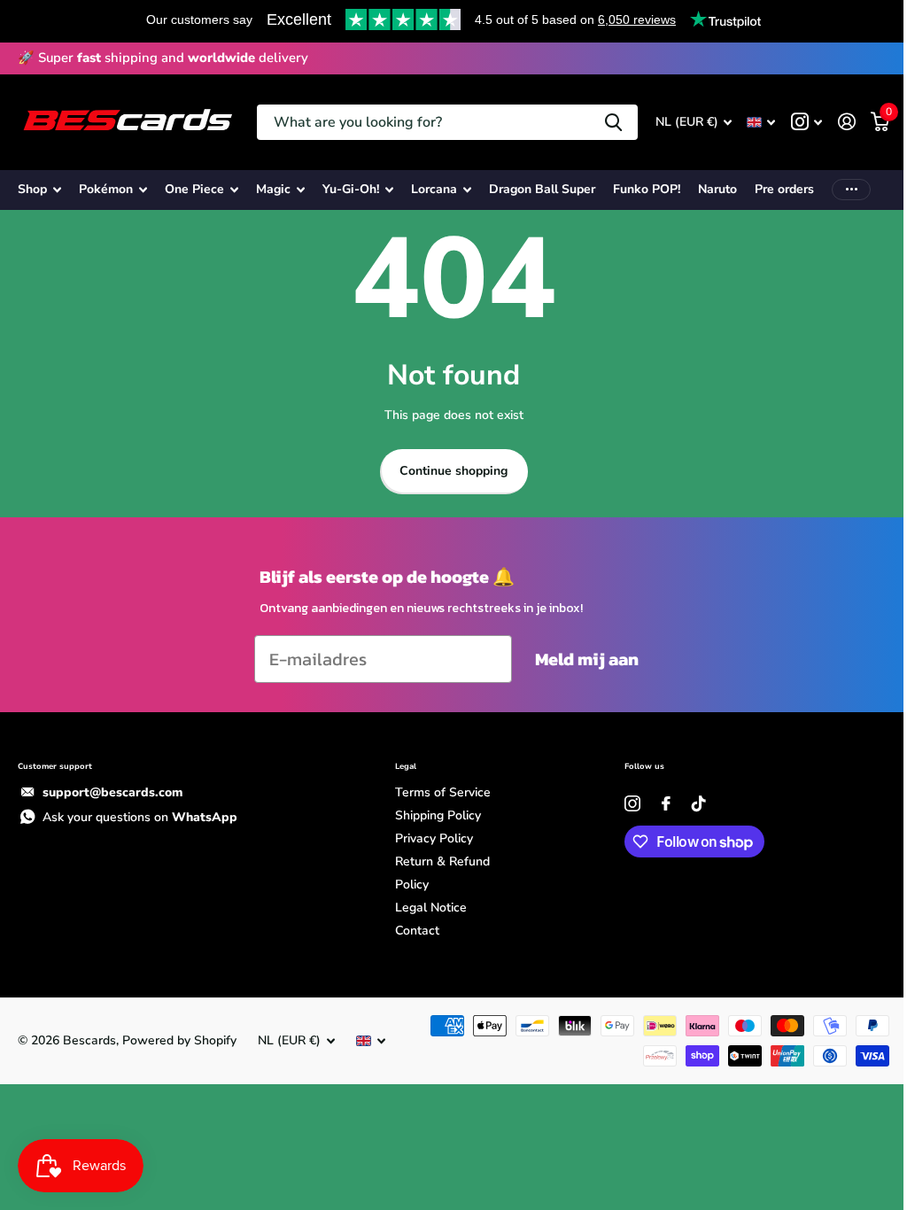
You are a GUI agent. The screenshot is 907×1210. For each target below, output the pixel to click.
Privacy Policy (434, 838)
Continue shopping (453, 470)
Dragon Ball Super (542, 189)
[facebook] (666, 803)
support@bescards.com (112, 792)
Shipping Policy (438, 815)
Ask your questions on (140, 817)
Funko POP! (646, 189)
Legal (405, 766)
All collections (39, 190)
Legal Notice (431, 907)
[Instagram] (632, 803)
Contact (417, 930)
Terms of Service (443, 792)
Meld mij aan (587, 659)
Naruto (717, 189)
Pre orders (784, 189)
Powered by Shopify (179, 1040)
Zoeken (613, 122)
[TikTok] (699, 803)
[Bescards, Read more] (806, 122)
